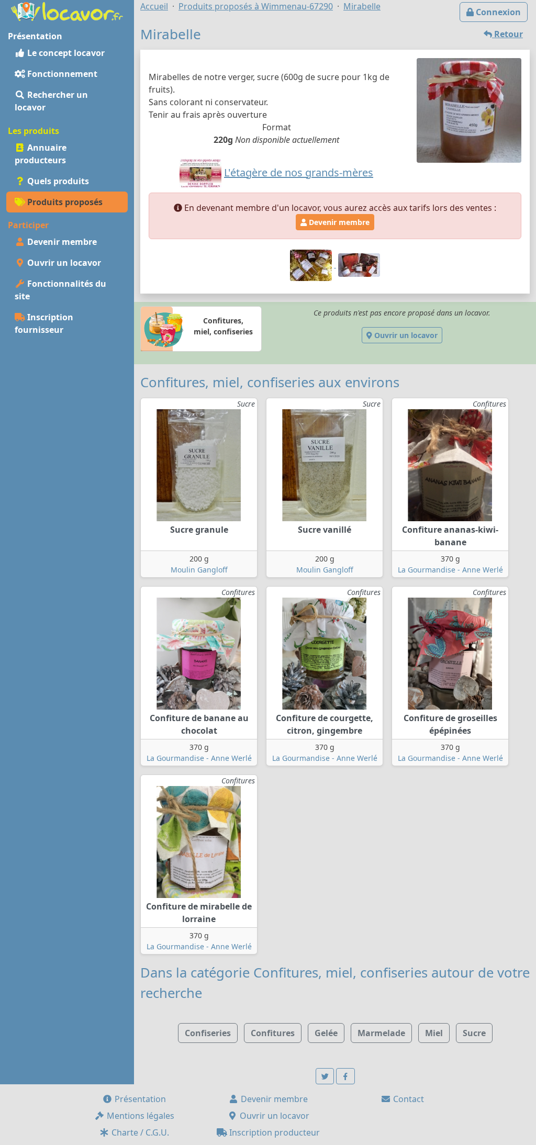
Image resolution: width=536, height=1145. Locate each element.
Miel (434, 1033)
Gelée (326, 1033)
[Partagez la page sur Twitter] (325, 1076)
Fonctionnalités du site (60, 290)
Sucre (474, 1033)
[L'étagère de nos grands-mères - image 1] (312, 264)
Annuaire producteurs (40, 154)
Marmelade (381, 1033)
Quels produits (57, 181)
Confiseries (208, 1033)
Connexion (497, 12)
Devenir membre (61, 242)
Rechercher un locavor (51, 101)
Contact (407, 1099)
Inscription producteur (273, 1132)
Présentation (139, 1099)
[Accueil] (67, 10)
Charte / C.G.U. (139, 1132)
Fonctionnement (61, 74)
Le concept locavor (65, 53)
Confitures (273, 1033)
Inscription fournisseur (44, 323)
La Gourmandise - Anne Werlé (450, 570)
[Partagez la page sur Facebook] (345, 1076)
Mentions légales (139, 1115)
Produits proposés (64, 202)
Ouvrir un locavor (63, 262)
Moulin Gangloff (199, 570)
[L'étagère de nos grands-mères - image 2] (359, 264)
